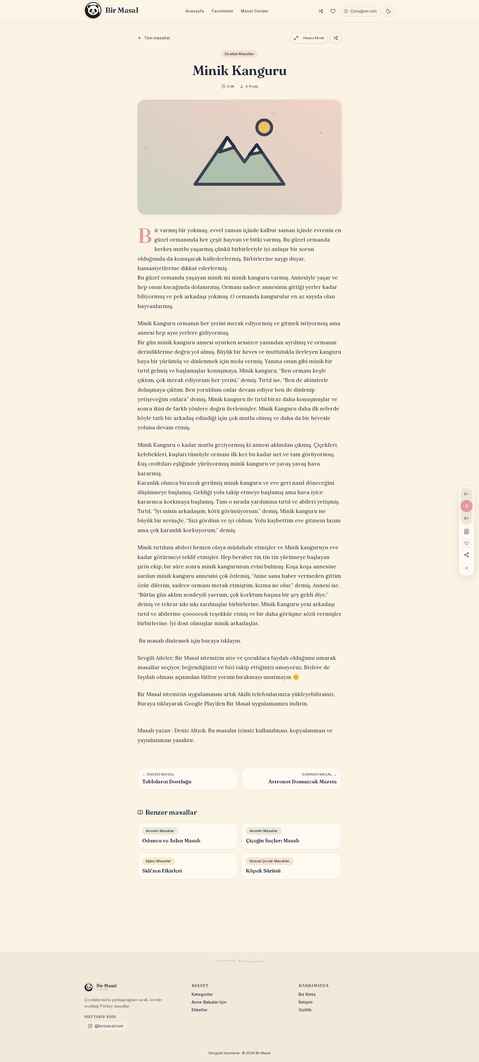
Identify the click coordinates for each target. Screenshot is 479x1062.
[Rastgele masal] (321, 11)
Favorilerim (222, 11)
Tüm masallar (157, 37)
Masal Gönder (254, 11)
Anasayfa (194, 11)
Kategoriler (202, 994)
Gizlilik (305, 1009)
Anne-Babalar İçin (209, 1002)
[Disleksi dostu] (466, 531)
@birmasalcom (109, 1025)
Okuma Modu (313, 38)
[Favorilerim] (332, 11)
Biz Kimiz (307, 994)
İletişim (305, 1002)
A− (466, 493)
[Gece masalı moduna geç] (388, 11)
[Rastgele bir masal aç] (336, 37)
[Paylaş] (466, 555)
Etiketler (199, 1009)
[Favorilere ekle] (466, 543)
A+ (466, 518)
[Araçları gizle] (466, 568)
